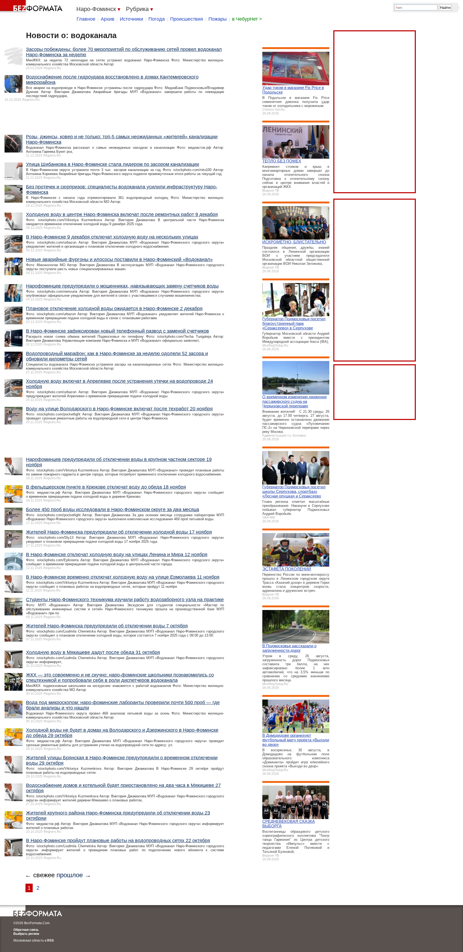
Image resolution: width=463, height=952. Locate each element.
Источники (131, 19)
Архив (107, 19)
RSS (50, 940)
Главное (86, 19)
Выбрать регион (26, 934)
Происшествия (186, 19)
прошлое (70, 875)
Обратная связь (26, 930)
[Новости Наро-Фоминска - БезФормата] (32, 6)
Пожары (217, 19)
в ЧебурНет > (247, 19)
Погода (156, 19)
